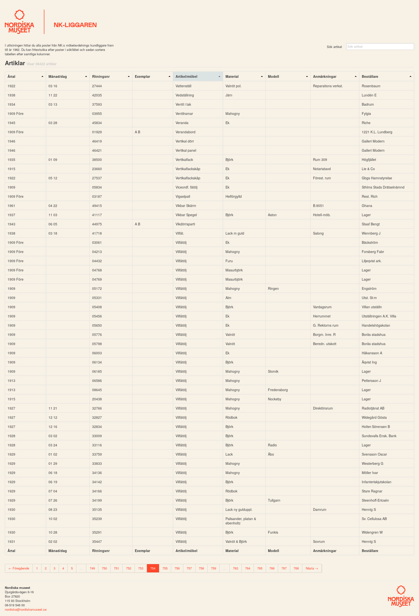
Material (232, 76)
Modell (273, 76)
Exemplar (142, 76)
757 (189, 568)
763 (235, 568)
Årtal (11, 76)
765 (259, 568)
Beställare (370, 76)
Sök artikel (334, 46)
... (81, 568)
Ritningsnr (101, 76)
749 (92, 568)
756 (177, 568)
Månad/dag (57, 76)
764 (247, 568)
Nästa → (312, 568)
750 (104, 568)
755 (165, 568)
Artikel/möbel (186, 76)
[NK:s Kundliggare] (209, 22)
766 (271, 568)
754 (152, 568)
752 (128, 568)
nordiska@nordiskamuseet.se (26, 609)
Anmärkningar (324, 76)
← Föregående (18, 568)
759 (213, 568)
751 (116, 568)
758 (201, 568)
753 (140, 568)
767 (284, 568)
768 (296, 568)
